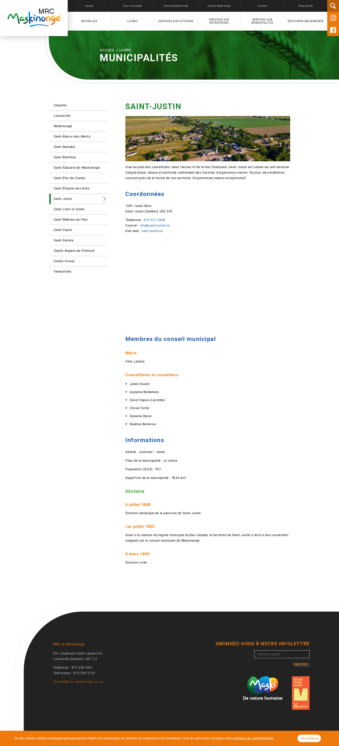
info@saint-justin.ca (155, 225)
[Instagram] (333, 18)
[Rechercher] (333, 6)
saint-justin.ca (152, 231)
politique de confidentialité (253, 738)
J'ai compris (309, 738)
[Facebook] (333, 30)
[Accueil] (33, 24)
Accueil (108, 50)
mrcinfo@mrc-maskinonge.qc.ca (78, 681)
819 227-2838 (154, 220)
